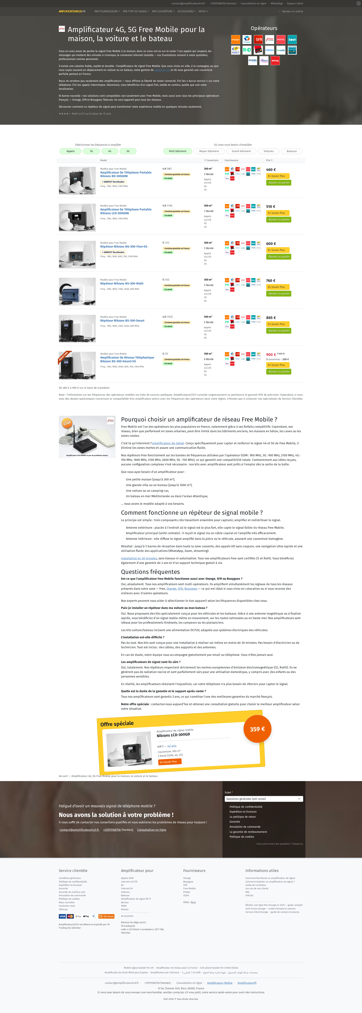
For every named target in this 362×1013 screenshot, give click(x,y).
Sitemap (63, 909)
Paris (193, 902)
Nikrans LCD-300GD (173, 735)
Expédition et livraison (243, 811)
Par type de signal (135, 11)
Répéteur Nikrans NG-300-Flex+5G (123, 246)
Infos (202, 11)
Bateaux (292, 151)
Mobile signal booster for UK (138, 967)
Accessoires (185, 11)
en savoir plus (276, 176)
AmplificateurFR (247, 983)
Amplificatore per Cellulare (165, 972)
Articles (249, 895)
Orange (171, 588)
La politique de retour (243, 816)
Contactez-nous (67, 905)
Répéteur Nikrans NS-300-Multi (121, 283)
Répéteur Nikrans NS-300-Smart (122, 320)
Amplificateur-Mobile (219, 983)
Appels (71, 151)
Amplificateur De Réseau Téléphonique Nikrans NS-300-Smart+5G (127, 359)
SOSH (186, 895)
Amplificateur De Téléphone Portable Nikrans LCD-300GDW (126, 211)
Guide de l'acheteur (255, 885)
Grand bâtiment (241, 151)
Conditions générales (70, 878)
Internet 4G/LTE (129, 881)
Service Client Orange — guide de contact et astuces (272, 912)
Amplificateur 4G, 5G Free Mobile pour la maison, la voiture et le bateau (114, 776)
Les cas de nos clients (256, 888)
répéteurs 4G (162, 70)
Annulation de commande (245, 826)
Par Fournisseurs (106, 11)
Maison (125, 909)
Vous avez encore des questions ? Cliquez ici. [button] (280, 844)
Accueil (63, 776)
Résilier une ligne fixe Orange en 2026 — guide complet (274, 905)
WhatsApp (277, 3)
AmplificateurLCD (72, 11)
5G (128, 151)
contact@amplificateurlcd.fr (188, 3)
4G (109, 151)
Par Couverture (162, 11)
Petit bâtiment (177, 151)
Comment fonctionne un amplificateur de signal (270, 878)
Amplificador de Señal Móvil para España (126, 972)
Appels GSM (127, 878)
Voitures (269, 151)
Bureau (125, 902)
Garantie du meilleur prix (72, 892)
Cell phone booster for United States (219, 967)
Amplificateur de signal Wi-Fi (136, 899)
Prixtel (186, 892)
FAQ (247, 892)
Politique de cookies (242, 836)
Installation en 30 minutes (139, 558)
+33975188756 (217, 3)
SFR (180, 588)
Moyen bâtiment (209, 151)
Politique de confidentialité (246, 806)
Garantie (235, 821)
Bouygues (190, 588)
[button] (358, 3)
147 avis (171, 746)
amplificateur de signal (168, 443)
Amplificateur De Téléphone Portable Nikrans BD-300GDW (126, 174)
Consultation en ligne (253, 3)
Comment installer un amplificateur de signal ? (270, 881)
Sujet (229, 792)
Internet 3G (127, 888)
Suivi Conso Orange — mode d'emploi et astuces (270, 908)
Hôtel (124, 905)
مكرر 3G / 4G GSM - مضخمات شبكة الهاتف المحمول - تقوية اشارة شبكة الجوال (220, 972)
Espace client (295, 3)
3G (91, 151)
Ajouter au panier (279, 182)
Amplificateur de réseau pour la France (176, 967)
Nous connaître (67, 902)
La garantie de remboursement (248, 831)
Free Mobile (189, 888)
